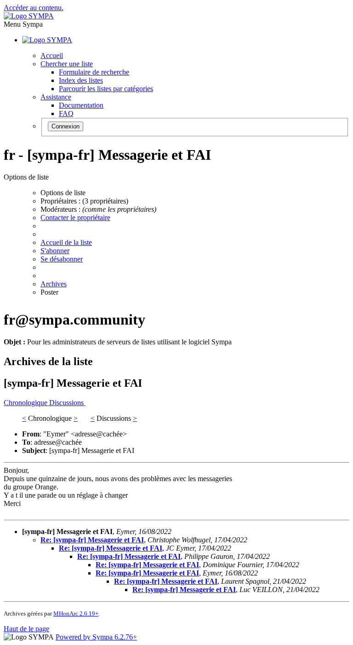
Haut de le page (26, 629)
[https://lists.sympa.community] (29, 16)
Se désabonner (61, 259)
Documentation (81, 105)
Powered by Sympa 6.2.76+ (96, 637)
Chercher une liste (66, 64)
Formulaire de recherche (94, 72)
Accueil (51, 55)
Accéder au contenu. (33, 8)
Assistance (55, 97)
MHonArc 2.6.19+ (75, 613)
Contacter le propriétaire (75, 217)
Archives (53, 284)
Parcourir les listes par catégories (106, 89)
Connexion (65, 126)
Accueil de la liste (66, 242)
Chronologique (26, 403)
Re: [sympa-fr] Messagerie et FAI (92, 540)
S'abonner (54, 251)
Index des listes (81, 80)
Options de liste (62, 193)
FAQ (66, 113)
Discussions (67, 403)
